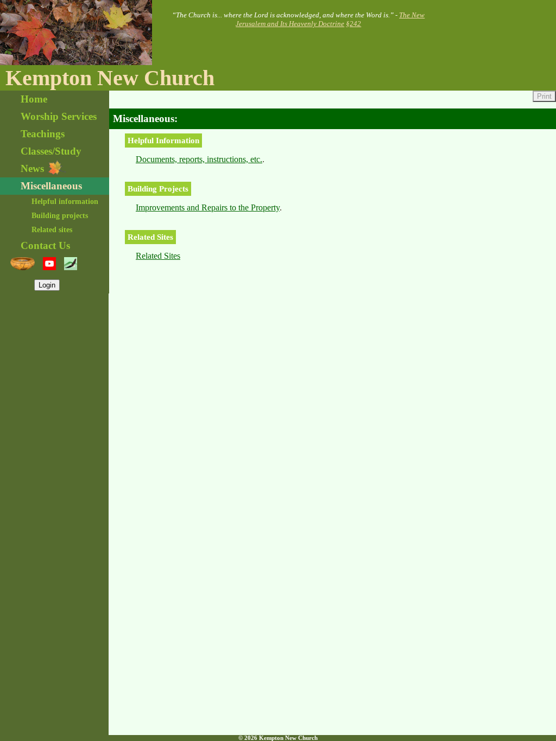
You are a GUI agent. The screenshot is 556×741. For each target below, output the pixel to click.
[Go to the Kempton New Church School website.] (70, 263)
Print (544, 96)
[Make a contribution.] (22, 263)
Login (47, 285)
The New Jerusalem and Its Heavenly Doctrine (330, 19)
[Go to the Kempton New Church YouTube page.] (49, 263)
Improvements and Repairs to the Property (208, 207)
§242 (353, 24)
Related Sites (158, 255)
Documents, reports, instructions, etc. (199, 159)
